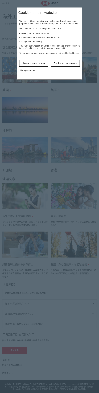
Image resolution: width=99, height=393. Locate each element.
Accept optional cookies (34, 63)
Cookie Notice (71, 53)
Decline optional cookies (65, 63)
